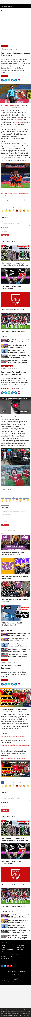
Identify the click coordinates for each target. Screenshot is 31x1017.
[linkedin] (15, 80)
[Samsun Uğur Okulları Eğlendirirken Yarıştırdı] (15, 589)
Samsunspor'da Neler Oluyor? (13, 310)
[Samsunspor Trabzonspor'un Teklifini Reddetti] (15, 276)
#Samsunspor (20, 737)
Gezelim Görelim (21, 945)
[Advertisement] (15, 27)
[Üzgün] (27, 208)
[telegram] (12, 80)
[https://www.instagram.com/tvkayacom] (8, 966)
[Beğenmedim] (13, 208)
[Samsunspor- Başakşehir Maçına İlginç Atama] (15, 93)
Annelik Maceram (6, 943)
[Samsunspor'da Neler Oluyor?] (15, 299)
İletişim (14, 971)
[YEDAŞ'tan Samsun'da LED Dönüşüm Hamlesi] (15, 613)
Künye (9, 971)
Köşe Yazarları (20, 947)
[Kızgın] (17, 208)
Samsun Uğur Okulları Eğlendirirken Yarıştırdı (15, 600)
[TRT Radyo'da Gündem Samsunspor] (15, 697)
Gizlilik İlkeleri (15, 974)
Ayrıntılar (22, 1015)
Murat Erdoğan (16, 122)
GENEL (4, 945)
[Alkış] (6, 208)
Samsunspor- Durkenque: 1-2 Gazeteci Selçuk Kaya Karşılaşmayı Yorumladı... (15, 264)
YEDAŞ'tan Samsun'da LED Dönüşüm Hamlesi (12, 624)
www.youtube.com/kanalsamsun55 (13, 758)
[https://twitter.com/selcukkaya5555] (5, 966)
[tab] (5, 217)
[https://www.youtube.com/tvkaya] (11, 966)
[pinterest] (19, 80)
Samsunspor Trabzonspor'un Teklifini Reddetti (12, 287)
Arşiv (12, 956)
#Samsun (11, 737)
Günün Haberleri (15, 954)
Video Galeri (4, 956)
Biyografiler (4, 960)
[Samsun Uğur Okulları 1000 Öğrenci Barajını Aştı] (15, 566)
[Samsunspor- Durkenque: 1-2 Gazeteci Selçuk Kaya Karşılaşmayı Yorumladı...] (15, 253)
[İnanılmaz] (24, 208)
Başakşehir (17, 120)
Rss (6, 971)
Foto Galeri (4, 954)
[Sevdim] (9, 208)
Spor (3, 951)
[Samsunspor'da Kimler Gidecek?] (15, 321)
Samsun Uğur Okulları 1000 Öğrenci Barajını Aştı (15, 577)
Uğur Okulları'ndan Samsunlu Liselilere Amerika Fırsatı (13, 554)
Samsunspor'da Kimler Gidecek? (14, 331)
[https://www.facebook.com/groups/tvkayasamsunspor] (2, 966)
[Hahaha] (20, 208)
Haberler (5, 10)
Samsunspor (11, 10)
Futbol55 (19, 943)
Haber (3, 947)
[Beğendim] (2, 208)
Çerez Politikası (21, 971)
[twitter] (5, 80)
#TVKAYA (4, 737)
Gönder (5, 235)
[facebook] (2, 80)
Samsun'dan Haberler (7, 949)
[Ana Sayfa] (1, 10)
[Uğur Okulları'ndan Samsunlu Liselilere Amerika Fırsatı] (15, 542)
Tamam (27, 1015)
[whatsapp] (9, 80)
